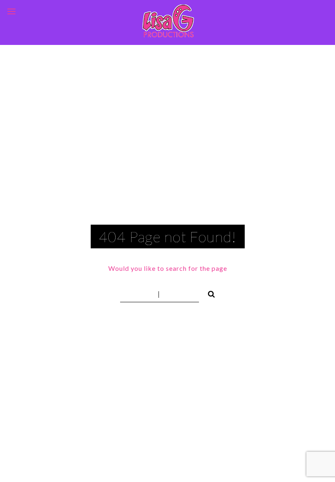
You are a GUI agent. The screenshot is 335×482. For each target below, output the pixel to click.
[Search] (208, 292)
